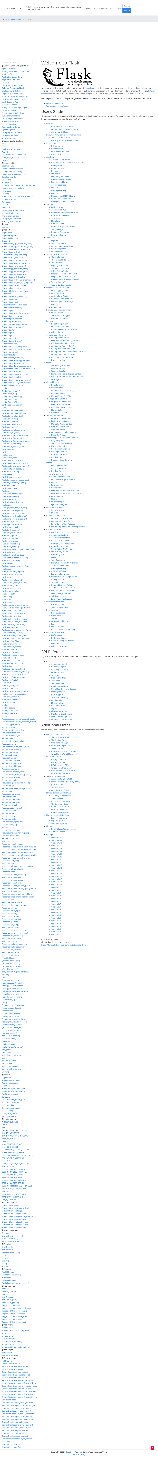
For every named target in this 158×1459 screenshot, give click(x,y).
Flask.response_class (10, 591)
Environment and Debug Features (65, 340)
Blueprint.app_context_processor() (16, 263)
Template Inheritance (60, 565)
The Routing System (59, 740)
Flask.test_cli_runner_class (13, 655)
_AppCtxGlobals (8, 958)
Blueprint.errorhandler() (12, 307)
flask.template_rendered (12, 1024)
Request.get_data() (10, 752)
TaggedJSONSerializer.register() (15, 1316)
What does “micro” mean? (62, 126)
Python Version (57, 146)
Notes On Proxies (58, 435)
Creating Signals (58, 368)
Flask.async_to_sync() (11, 432)
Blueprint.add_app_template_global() (17, 246)
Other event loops (59, 646)
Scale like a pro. (57, 626)
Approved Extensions (60, 812)
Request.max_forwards (11, 777)
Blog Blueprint (57, 223)
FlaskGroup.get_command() (14, 1088)
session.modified (9, 1060)
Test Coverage (57, 229)
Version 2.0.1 (56, 837)
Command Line (57, 510)
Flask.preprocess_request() (13, 571)
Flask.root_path (8, 594)
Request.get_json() (10, 755)
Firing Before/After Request (63, 524)
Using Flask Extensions (61, 198)
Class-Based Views (59, 711)
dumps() (5, 1258)
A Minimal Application (60, 159)
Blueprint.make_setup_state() (14, 324)
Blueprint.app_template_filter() (15, 268)
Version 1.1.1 (56, 845)
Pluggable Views (53, 382)
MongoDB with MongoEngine (64, 576)
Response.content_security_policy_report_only (21, 888)
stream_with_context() (11, 1069)
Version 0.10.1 (57, 887)
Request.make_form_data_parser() (16, 774)
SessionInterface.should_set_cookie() (17, 1438)
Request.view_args (10, 824)
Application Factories (60, 535)
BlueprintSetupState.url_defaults (15, 1224)
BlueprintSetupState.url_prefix (14, 1227)
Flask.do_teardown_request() (14, 482)
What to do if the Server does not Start (67, 162)
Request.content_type (11, 735)
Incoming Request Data (61, 669)
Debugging (56, 307)
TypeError (70, 1452)
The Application (57, 257)
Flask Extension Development (58, 793)
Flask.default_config (10, 471)
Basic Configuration (59, 324)
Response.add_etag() (11, 860)
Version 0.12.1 (57, 876)
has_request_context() (11, 1035)
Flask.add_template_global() (14, 413)
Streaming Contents (59, 582)
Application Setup (58, 209)
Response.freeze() (9, 913)
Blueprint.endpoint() (10, 302)
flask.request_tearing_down (13, 1019)
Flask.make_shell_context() (13, 555)
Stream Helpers (57, 703)
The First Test (56, 262)
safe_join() (6, 1049)
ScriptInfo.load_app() (11, 1108)
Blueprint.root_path (10, 352)
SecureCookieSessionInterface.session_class (20, 1397)
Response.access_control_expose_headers (19, 855)
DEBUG (5, 1124)
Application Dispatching (61, 537)
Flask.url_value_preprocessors (14, 694)
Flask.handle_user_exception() (14, 519)
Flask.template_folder (11, 644)
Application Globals (59, 686)
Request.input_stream (11, 760)
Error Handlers (57, 293)
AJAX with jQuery (58, 571)
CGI (3, 146)
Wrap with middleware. (61, 621)
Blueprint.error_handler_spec (14, 304)
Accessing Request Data (61, 179)
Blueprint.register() (10, 343)
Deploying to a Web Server (62, 201)
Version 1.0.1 (56, 859)
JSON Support (57, 694)
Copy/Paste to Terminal (61, 790)
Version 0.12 (56, 879)
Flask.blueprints (8, 449)
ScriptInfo (6, 1097)
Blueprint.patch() (9, 330)
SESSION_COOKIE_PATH (12, 1177)
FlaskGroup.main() (10, 1094)
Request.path (7, 791)
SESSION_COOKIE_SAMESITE (14, 1180)
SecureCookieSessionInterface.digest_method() (22, 1380)
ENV (3, 1127)
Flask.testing (7, 666)
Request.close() (8, 727)
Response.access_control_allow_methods (19, 849)
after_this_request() (10, 969)
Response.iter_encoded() (12, 935)
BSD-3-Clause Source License (63, 829)
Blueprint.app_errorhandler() (14, 266)
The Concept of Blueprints (62, 443)
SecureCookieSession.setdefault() (16, 1375)
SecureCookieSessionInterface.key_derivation (21, 1383)
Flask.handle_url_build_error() (14, 516)
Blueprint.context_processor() (14, 296)
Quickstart (50, 157)
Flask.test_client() (9, 658)
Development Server (55, 507)
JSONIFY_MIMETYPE (10, 1133)
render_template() (9, 1044)
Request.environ (9, 744)
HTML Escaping (57, 168)
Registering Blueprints (60, 449)
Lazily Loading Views (60, 574)
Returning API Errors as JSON (63, 301)
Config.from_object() (10, 399)
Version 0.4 (56, 923)
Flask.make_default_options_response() (18, 549)
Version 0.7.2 (56, 901)
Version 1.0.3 (56, 854)
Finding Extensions (59, 465)
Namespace (7, 1352)
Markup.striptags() (10, 710)
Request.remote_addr (11, 799)
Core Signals (56, 379)
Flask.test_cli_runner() (11, 652)
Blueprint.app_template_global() (15, 271)
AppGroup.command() (11, 1080)
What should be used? (60, 773)
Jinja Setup (55, 240)
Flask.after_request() (10, 421)
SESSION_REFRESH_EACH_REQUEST (17, 1186)
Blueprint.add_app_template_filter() (17, 243)
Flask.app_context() (10, 427)
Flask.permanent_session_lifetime (16, 566)
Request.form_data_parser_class (15, 746)
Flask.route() (7, 596)
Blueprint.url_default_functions (15, 374)
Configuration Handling (56, 335)
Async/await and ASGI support (64, 751)
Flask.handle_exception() (12, 510)
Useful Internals (58, 705)
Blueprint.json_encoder (12, 321)
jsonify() (5, 1261)
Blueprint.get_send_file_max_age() (16, 313)
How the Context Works (61, 426)
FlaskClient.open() (9, 1280)
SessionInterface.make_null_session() (17, 1425)
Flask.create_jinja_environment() (15, 466)
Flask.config (7, 455)
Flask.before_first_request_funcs (15, 441)
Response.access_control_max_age (16, 858)
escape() (5, 974)
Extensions (50, 462)
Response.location (9, 941)
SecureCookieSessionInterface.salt (16, 1388)
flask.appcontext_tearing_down (15, 991)
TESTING (5, 1191)
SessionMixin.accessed (11, 1444)
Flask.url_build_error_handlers (15, 674)
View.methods (8, 1344)
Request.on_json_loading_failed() (16, 783)
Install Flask (56, 154)
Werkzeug (89, 98)
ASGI (4, 143)
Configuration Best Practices (63, 354)
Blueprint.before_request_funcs (15, 291)
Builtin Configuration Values (63, 343)
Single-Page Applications (61, 599)
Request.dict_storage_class (13, 741)
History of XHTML (58, 759)
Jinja (61, 98)
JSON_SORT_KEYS (9, 1141)
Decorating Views (58, 393)
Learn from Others (59, 809)
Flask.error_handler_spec (12, 493)
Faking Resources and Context (64, 273)
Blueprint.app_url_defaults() (14, 277)
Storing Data (56, 410)
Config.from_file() (9, 393)
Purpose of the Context (61, 401)
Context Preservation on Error (64, 432)
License (49, 826)
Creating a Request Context (62, 521)
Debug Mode (56, 165)
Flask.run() (6, 599)
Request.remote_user (11, 802)
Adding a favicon (58, 579)
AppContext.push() (10, 238)
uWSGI (5, 160)
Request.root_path (9, 805)
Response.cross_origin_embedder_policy (19, 894)
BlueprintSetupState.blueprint (14, 1213)
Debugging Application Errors (59, 310)
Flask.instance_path (10, 527)
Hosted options (57, 604)
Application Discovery (60, 476)
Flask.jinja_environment (12, 532)
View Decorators (58, 560)
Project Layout (57, 207)
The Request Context (55, 415)
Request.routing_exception (13, 808)
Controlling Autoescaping (62, 246)
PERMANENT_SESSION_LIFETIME (16, 1149)
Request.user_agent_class (12, 821)
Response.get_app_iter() (12, 919)
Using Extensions (58, 468)
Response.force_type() (11, 910)
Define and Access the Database (64, 212)
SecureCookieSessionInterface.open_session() (21, 1386)
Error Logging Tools (59, 290)
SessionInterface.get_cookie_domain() (18, 1402)
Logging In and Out (59, 265)
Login (119, 8)
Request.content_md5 (11, 732)
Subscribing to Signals (60, 365)
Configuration (57, 700)
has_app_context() (9, 1033)
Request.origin (8, 785)
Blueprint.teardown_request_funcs (16, 366)
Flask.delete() (7, 474)
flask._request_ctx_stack (12, 983)
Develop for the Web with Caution (65, 140)
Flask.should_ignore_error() (13, 624)
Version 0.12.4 (57, 868)
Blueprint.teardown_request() (14, 363)
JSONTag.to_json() (9, 1299)
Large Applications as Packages (64, 532)
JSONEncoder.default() (11, 1252)
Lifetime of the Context (61, 404)
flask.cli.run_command (11, 994)
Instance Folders (58, 360)
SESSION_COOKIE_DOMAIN (14, 1169)
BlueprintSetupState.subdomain (15, 1222)
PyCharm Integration (60, 504)
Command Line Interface (56, 474)
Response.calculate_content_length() (17, 866)
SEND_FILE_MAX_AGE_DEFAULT (15, 1163)
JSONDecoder (7, 1247)
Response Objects (58, 672)
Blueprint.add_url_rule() (12, 252)
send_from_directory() (11, 1055)
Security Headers (58, 787)
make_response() (9, 1038)
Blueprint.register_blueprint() (14, 346)
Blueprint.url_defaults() (11, 377)
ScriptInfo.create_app (11, 1102)
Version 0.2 (56, 931)
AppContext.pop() (9, 235)
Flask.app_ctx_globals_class (13, 430)
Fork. (53, 624)
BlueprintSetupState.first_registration (17, 1216)
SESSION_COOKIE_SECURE (13, 1183)
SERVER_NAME (8, 1166)
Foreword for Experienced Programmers (63, 135)
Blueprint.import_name (12, 316)
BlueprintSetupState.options (14, 1219)
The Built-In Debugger (60, 315)
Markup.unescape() (10, 713)
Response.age (8, 863)
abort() (5, 227)
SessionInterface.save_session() (15, 1436)
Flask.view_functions (10, 699)
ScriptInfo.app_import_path (13, 1099)
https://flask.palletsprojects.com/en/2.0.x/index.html (63, 945)
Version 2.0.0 (56, 840)
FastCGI (5, 152)
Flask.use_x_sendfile (10, 696)
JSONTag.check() (9, 1291)
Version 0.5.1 (56, 918)
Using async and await (11, 218)
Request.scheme (9, 810)
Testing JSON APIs (58, 282)
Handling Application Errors (58, 287)
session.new (7, 1063)
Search (127, 10)
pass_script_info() (9, 1113)
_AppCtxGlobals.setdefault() (13, 966)
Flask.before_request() (11, 443)
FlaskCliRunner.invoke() (12, 1274)
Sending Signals (58, 371)
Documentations (100, 8)
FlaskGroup (7, 1085)
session (5, 1058)
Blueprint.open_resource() (13, 327)
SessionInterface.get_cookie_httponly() (18, 1405)
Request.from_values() (11, 749)
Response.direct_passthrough (14, 905)
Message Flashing (58, 190)
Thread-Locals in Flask (60, 137)
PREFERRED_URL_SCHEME (13, 1152)
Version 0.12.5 (57, 865)
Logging (54, 193)
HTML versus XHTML (60, 765)
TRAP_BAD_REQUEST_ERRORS (14, 1194)
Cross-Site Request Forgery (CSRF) (65, 781)
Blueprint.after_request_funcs (14, 260)
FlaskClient (6, 1277)
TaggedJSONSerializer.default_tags (16, 1308)
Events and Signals (59, 412)
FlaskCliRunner (8, 1272)
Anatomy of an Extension (62, 795)
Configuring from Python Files (64, 346)
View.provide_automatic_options (16, 1347)
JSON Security (57, 784)
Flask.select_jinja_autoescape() (15, 605)
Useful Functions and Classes (63, 689)
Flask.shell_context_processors (15, 621)
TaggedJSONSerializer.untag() (14, 1322)
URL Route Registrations (61, 714)
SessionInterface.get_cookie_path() (16, 1411)
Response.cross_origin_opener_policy (18, 897)
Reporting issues (58, 820)
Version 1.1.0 (56, 848)
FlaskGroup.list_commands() (14, 1091)
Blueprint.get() (8, 310)
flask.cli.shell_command (12, 997)
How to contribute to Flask (57, 815)
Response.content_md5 (12, 883)
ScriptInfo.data (8, 1105)
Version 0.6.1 (56, 909)
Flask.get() (6, 505)
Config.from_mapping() (12, 396)
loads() (5, 1266)
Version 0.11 (56, 884)
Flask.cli (5, 452)
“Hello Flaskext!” (58, 798)
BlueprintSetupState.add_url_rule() (16, 1208)
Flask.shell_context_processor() (15, 619)
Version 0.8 (56, 898)
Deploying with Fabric (60, 546)
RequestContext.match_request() (16, 833)
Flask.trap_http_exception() (13, 669)
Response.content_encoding (14, 874)
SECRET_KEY (7, 1160)
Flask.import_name (10, 521)
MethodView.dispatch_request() (15, 1330)
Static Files (55, 173)
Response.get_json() (10, 927)
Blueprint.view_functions (12, 385)
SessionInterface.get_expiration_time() (18, 1419)
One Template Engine (60, 742)
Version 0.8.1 (56, 895)
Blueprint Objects (58, 666)
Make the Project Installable (63, 226)
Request (5, 716)
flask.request (7, 1010)
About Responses (58, 185)
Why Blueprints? (58, 440)
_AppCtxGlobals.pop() (11, 963)
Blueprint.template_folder (13, 371)
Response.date (8, 899)
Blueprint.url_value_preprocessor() (16, 380)
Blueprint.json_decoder (12, 318)
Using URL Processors (60, 540)
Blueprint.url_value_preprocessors (16, 382)
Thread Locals (57, 748)
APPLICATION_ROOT (11, 1122)
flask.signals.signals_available (14, 1022)
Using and (56, 632)
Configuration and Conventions (64, 129)
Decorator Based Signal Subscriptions (67, 376)
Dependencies (57, 148)
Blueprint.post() (8, 332)
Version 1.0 (56, 862)
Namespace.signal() (10, 1355)
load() (4, 1263)
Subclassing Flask (58, 596)
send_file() (6, 1052)
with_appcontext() (9, 1116)
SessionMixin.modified (11, 1447)
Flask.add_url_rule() (10, 418)
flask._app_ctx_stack (10, 980)
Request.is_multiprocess (12, 763)
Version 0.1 (56, 934)
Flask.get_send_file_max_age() (15, 507)
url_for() (5, 1072)
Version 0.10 (56, 890)
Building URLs (57, 457)
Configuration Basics (60, 337)
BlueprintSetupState (10, 1205)
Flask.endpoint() (9, 485)
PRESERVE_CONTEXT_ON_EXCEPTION (17, 1155)
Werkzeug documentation (57, 106)
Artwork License (58, 831)
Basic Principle (57, 385)
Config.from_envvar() (11, 391)
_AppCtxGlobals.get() (11, 960)
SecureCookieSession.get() (13, 1369)
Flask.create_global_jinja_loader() (16, 463)
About (112, 8)
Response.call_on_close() (12, 869)
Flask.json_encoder (10, 541)
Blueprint (6, 241)
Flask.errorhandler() (10, 496)
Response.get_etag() (10, 924)
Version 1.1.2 (56, 843)
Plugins (54, 499)
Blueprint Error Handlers (61, 298)
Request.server (8, 813)
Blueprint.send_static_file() (13, 357)
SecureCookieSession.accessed (15, 1366)
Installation (51, 143)
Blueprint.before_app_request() (15, 285)
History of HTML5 (58, 762)
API (47, 661)
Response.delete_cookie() (12, 902)
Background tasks (58, 638)
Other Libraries (57, 332)
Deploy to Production (60, 232)
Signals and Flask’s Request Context (66, 374)
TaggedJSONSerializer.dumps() (15, 1311)
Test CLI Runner (57, 683)
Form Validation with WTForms (64, 563)
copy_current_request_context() (15, 971)
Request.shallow (9, 816)
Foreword (50, 123)
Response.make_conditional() (14, 944)
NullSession (7, 1361)
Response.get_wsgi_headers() (14, 930)
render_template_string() (12, 1047)
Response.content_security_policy (16, 885)
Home (89, 8)
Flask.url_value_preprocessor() (15, 691)
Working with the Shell (56, 515)
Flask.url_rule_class (10, 688)
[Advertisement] (79, 41)
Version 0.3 (56, 929)
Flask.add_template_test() (12, 416)
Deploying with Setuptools (62, 543)
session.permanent (10, 1066)
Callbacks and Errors (60, 429)
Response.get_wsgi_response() (15, 933)
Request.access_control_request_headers (19, 719)
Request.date (7, 738)
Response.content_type (11, 891)
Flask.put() (6, 577)
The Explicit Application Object (64, 737)
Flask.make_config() (10, 546)
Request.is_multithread (11, 766)
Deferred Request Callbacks (62, 585)
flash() (4, 977)
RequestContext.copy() (11, 830)
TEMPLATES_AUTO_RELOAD (14, 1188)
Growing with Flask (59, 132)
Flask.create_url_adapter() (13, 469)
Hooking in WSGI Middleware (63, 196)
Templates (55, 218)
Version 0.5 (56, 920)
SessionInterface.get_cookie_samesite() (18, 1413)
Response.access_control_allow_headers (19, 846)
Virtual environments (60, 151)
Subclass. (55, 618)
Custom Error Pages (59, 296)
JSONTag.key (7, 1294)
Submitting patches (59, 823)
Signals (49, 362)
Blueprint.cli (7, 293)
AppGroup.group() (10, 1083)
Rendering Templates (60, 176)
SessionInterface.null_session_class (17, 1427)
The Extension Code (59, 804)
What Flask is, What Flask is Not (64, 754)
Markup (5, 705)
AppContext (7, 232)
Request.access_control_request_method (19, 721)
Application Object (59, 664)
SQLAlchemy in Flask (60, 551)
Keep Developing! (58, 235)
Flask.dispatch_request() (12, 477)
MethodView (7, 1327)
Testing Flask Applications (57, 254)
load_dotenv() (8, 1110)
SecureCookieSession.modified (15, 1372)
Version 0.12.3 (57, 870)
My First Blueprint (59, 446)
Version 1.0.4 (56, 851)
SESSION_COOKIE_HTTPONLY (14, 1172)
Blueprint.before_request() (13, 288)
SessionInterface (9, 1399)
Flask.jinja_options (10, 535)
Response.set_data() (10, 952)
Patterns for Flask (53, 529)
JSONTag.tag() (8, 1297)
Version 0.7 (56, 907)
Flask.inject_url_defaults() (12, 524)
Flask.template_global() (12, 646)
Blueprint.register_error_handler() (16, 349)
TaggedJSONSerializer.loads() (14, 1313)
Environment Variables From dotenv (66, 490)
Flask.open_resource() (11, 560)
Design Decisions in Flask (57, 734)
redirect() (6, 1041)
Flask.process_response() (12, 574)
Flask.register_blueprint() (12, 580)
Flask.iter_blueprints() (11, 530)
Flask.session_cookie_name (13, 613)
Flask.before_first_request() (13, 438)
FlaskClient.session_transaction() (15, 1283)
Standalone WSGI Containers (14, 154)
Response (6, 841)
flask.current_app (9, 999)
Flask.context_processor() (12, 460)
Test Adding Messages (60, 268)
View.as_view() (8, 1336)
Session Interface (58, 678)
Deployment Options (55, 601)
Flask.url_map (8, 682)
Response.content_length (12, 877)
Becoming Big (52, 610)
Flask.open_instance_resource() (15, 557)
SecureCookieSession (11, 1363)
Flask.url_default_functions (13, 677)
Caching (54, 557)
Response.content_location (13, 880)
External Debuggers (59, 318)
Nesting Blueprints (59, 451)
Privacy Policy (79, 1454)
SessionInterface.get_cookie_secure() (17, 1416)
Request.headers (9, 758)
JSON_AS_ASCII (8, 1138)
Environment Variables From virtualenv (68, 493)
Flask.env (6, 491)
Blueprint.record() (9, 338)
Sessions (55, 187)
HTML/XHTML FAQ (54, 756)
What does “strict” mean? (61, 768)
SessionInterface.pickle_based (14, 1433)
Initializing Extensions (60, 801)
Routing (54, 171)
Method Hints (57, 387)
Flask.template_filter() (11, 641)
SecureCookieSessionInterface (14, 1377)
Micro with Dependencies (62, 745)
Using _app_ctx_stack (60, 806)
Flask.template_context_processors (16, 638)
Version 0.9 (56, 893)
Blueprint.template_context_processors (18, 368)
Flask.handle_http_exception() (14, 513)
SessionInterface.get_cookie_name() (17, 1408)
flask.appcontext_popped (12, 985)
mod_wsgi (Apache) (10, 157)
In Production (57, 312)
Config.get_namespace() (12, 405)
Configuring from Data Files (63, 348)
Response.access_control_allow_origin (18, 852)
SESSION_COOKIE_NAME (12, 1174)
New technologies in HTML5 (63, 770)
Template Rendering (59, 697)
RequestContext (8, 827)
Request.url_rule (9, 819)
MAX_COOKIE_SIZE (10, 1147)
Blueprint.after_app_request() (14, 254)
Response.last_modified (12, 938)
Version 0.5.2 (56, 915)
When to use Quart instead (62, 640)
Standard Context (58, 243)
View (4, 1333)
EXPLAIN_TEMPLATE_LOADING (15, 1130)
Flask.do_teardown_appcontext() (16, 480)
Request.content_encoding (13, 730)
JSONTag (5, 1288)
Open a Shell (56, 482)
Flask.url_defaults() (10, 680)
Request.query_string (11, 794)
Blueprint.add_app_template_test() (16, 249)
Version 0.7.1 (56, 904)
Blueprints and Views (60, 215)
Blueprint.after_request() (12, 257)
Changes (50, 834)
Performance (56, 635)
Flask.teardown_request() (12, 632)
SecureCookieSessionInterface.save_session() (21, 1391)
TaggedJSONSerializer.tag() (13, 1319)
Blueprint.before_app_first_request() (17, 282)
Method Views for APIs (61, 396)
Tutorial (49, 204)
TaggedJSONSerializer (11, 1305)
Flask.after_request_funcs (12, 424)
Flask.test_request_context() (13, 663)
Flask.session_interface (11, 616)
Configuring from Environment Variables (68, 351)
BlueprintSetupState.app (12, 1210)
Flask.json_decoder (10, 538)
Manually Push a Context (61, 407)
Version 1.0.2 (56, 856)
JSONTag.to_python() (11, 1302)
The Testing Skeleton (60, 260)
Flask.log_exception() (11, 543)
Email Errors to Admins (61, 326)
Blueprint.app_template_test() (14, 274)
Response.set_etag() (10, 955)
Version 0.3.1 (56, 926)
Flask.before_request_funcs (13, 446)
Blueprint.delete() (9, 299)
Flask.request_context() (11, 588)
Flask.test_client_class (11, 660)
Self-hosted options (59, 607)
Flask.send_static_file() (11, 610)
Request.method (9, 780)
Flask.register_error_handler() (14, 582)
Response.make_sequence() (13, 947)
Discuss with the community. (63, 629)
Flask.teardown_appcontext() (14, 627)
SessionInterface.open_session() (15, 1430)
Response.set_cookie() (11, 949)
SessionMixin (7, 1441)
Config (4, 388)
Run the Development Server (63, 479)
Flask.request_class (10, 585)
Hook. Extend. (57, 615)
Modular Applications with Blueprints (62, 437)
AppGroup (6, 1077)
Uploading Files (57, 554)
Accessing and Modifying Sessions (65, 279)
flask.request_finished (11, 1013)
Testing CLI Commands (61, 285)
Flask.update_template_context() (15, 671)
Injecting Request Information (64, 329)
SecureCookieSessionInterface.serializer (18, 1394)
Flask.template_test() (10, 649)
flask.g (4, 1002)
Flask (4, 407)
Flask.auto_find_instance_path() (15, 435)
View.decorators (8, 1338)
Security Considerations (56, 776)
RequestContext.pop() (11, 835)
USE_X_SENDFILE (9, 1199)
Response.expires (9, 908)
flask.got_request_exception (14, 1005)
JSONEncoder (7, 1249)
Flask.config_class (9, 457)
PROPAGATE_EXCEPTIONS (13, 1158)
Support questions (59, 818)
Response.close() (9, 871)
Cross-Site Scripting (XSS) (61, 779)
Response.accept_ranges (12, 844)
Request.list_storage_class (13, 771)
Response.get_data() (10, 921)
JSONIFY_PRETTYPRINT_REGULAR (16, 1136)
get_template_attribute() (12, 1030)
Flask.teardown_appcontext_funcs (16, 630)
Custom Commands (59, 496)
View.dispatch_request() (12, 1341)
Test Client (55, 680)
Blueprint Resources (59, 454)
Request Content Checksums (63, 590)
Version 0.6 (56, 912)
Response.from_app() (11, 916)
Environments (57, 485)
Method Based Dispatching (62, 390)
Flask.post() (7, 569)
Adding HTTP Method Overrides (64, 587)
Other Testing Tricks (59, 271)
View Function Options (60, 716)
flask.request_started (11, 1016)
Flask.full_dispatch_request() (14, 502)
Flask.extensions (9, 499)
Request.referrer (9, 796)
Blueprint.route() (9, 355)
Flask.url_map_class (10, 685)
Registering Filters (59, 248)
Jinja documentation (54, 103)
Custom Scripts (57, 501)
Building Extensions (59, 471)
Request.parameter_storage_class (16, 788)
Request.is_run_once (10, 769)
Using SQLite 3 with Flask (62, 549)
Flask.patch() (7, 563)
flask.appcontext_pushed (12, 988)
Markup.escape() (9, 708)
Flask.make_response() (11, 552)
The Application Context (56, 398)
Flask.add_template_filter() (13, 410)
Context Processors (59, 251)
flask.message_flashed (11, 1008)
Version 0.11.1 (57, 881)
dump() (5, 1255)
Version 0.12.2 (57, 873)
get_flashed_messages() (12, 1027)
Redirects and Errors (59, 182)
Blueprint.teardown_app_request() (16, 360)
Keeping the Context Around (63, 276)
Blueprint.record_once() (12, 341)
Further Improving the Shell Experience (68, 526)
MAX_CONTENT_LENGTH (12, 1144)
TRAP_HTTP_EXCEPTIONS (12, 1197)
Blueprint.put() (8, 335)
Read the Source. (58, 613)
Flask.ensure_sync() (10, 488)
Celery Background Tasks (61, 593)
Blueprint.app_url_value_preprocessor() (18, 280)
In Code (54, 512)
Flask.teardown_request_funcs (15, 635)
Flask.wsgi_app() (9, 702)
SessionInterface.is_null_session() (16, 1422)
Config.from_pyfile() (10, 402)
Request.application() (11, 724)
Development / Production (62, 357)
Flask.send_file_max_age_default (16, 607)
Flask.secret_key (9, 602)
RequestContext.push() (11, 838)
